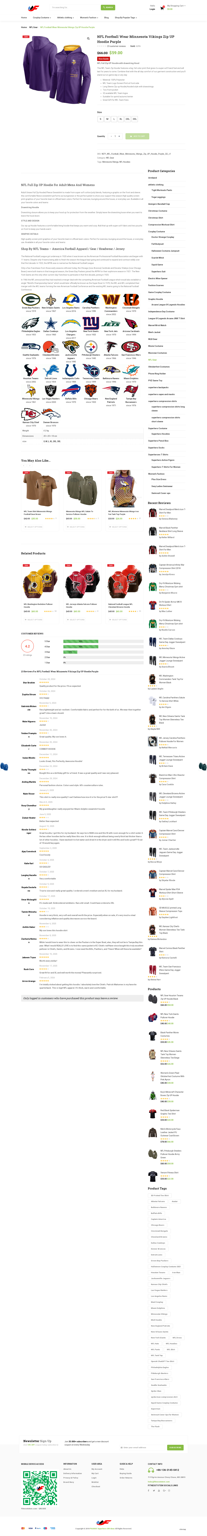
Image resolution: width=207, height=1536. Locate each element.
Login (152, 9)
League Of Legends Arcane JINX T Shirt (166, 318)
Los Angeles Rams (159, 1296)
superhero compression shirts (162, 401)
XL (51, 441)
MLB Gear (152, 339)
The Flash (155, 1426)
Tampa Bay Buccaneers (161, 1421)
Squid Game (157, 265)
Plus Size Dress (159, 479)
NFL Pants (155, 1349)
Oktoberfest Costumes (159, 367)
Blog (106, 17)
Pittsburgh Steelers (159, 1373)
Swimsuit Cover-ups (161, 493)
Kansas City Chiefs (159, 1284)
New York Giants (158, 1338)
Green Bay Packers (159, 1261)
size (99, 112)
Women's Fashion (156, 474)
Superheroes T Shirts (158, 454)
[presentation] (23, 465)
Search (109, 7)
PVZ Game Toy (155, 380)
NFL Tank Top (157, 1355)
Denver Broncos (158, 1249)
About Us (67, 1469)
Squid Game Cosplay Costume (164, 1403)
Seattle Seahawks (159, 1385)
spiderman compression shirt (164, 1397)
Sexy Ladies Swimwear (162, 486)
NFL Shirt (171, 1349)
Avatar (175, 1201)
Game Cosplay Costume (159, 292)
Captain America (158, 1219)
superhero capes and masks (161, 394)
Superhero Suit (158, 271)
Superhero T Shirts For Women (166, 467)
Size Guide (104, 59)
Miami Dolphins (158, 1308)
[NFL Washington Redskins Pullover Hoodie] (40, 565)
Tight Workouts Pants (162, 190)
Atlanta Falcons (158, 1201)
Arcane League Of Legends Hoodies (168, 305)
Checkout (96, 1486)
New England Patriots (160, 1326)
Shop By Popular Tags (125, 17)
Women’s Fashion (88, 17)
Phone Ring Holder (157, 374)
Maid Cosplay (157, 1302)
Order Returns (126, 1478)
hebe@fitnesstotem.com (159, 1482)
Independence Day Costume (161, 311)
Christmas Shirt (155, 218)
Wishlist (95, 1482)
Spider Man (156, 1391)
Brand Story (68, 1482)
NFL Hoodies (124, 162)
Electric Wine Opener (158, 278)
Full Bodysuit (158, 244)
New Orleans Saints (159, 1332)
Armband (152, 178)
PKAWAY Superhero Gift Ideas (102, 1529)
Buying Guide (126, 1473)
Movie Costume (155, 346)
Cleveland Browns (159, 1237)
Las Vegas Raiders (159, 1290)
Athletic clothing (65, 17)
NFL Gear (33, 27)
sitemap (182, 1529)
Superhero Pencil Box (158, 441)
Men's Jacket (154, 332)
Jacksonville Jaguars (160, 1278)
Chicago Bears (157, 1225)
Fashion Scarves (156, 285)
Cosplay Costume (41, 17)
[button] (175, 7)
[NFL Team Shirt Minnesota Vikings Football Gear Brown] (40, 472)
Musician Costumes (157, 353)
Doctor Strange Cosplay (163, 237)
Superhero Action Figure (163, 460)
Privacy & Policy (70, 1478)
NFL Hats (155, 1344)
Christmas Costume (157, 211)
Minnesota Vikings (110, 162)
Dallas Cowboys (158, 1243)
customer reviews (116, 46)
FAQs (122, 1469)
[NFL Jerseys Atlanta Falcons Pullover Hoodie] (82, 565)
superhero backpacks (158, 387)
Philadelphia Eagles (160, 1367)
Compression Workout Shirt (161, 225)
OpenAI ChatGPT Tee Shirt (162, 1361)
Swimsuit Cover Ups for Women (165, 1415)
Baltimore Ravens (159, 1207)
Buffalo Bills (156, 1213)
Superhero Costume (157, 428)
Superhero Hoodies (161, 434)
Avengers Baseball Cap (159, 204)
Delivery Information (72, 1473)
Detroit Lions (156, 1255)
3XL (59, 441)
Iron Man (176, 1272)
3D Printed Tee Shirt (160, 1195)
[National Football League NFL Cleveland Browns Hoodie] (124, 565)
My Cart (95, 1473)
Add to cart (139, 136)
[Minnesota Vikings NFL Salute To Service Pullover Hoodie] (82, 472)
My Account (97, 1469)
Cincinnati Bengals (159, 1231)
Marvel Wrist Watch (157, 325)
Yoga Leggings (159, 197)
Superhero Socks (156, 448)
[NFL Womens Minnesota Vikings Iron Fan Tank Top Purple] (124, 472)
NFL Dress (177, 1338)
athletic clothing (155, 185)
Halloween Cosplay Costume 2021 (166, 1267)
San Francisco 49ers (160, 1379)
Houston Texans (158, 1272)
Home (24, 17)
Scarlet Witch (158, 258)
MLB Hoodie (156, 1320)
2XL (54, 441)
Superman (155, 1409)
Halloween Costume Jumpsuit (165, 251)
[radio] (100, 119)
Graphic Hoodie (155, 299)
